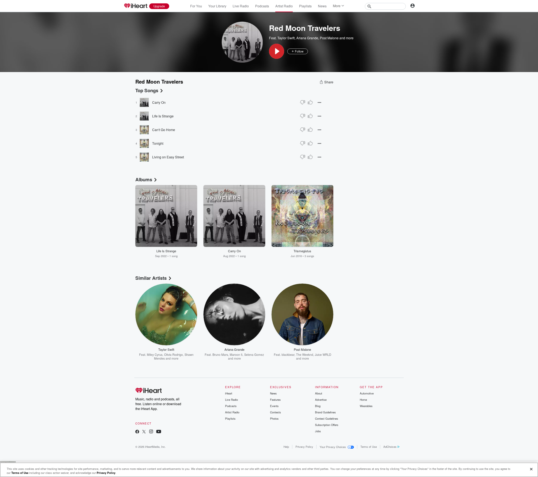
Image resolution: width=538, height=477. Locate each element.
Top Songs (146, 90)
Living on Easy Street (168, 157)
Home (363, 400)
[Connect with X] (144, 432)
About (318, 393)
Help (286, 447)
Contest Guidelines (326, 418)
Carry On (159, 102)
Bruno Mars (220, 354)
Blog (317, 406)
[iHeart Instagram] (151, 432)
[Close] (531, 469)
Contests (275, 412)
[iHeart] (135, 6)
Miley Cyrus (154, 354)
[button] (276, 51)
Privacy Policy (304, 447)
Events (274, 406)
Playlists (305, 6)
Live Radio (241, 6)
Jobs (318, 431)
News (322, 6)
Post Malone (329, 37)
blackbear (288, 354)
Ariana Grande (307, 37)
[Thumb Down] (302, 102)
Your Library (217, 6)
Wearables (366, 406)
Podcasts (262, 6)
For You (196, 6)
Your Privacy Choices (333, 447)
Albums (143, 179)
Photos (274, 418)
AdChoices (390, 447)
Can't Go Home (163, 129)
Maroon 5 (236, 354)
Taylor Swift (286, 37)
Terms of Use (368, 447)
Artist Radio (284, 6)
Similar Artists (151, 278)
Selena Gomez (254, 354)
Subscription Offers (326, 425)
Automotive (367, 393)
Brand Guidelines (325, 412)
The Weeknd (304, 354)
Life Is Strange (163, 116)
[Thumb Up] (310, 102)
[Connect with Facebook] (137, 432)
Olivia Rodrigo (173, 354)
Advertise (321, 400)
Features (275, 400)
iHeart (228, 393)
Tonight (157, 143)
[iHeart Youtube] (158, 432)
